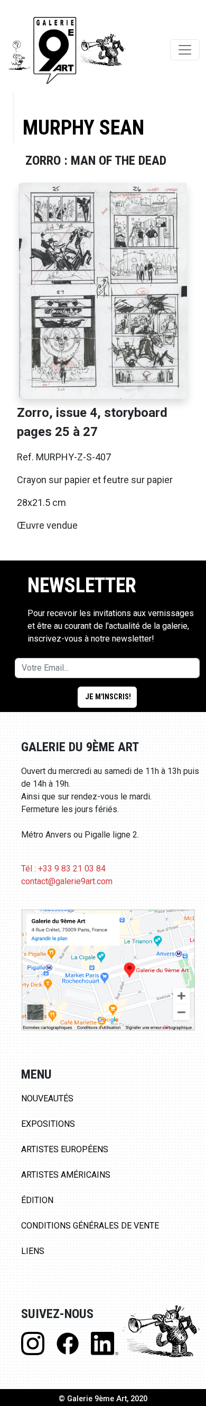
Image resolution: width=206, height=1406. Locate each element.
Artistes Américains (65, 1175)
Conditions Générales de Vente (90, 1226)
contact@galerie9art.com (67, 881)
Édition (37, 1200)
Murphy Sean (83, 127)
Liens (32, 1251)
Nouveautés (47, 1098)
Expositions (48, 1124)
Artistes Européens (64, 1149)
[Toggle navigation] (185, 49)
